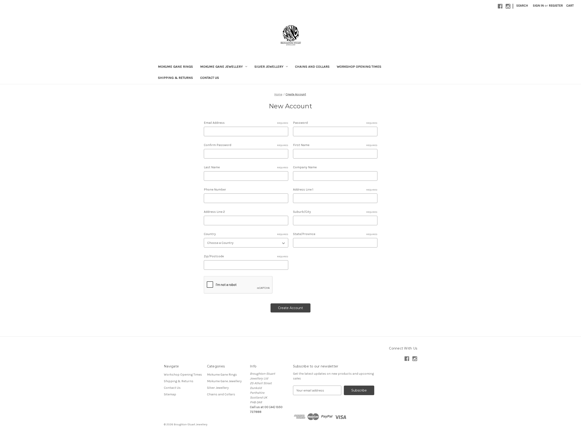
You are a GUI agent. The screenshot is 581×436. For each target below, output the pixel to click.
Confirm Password (246, 145)
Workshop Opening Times (359, 66)
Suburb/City (335, 212)
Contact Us (209, 78)
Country (246, 234)
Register (556, 5)
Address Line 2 (214, 212)
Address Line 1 (335, 189)
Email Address (246, 123)
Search (522, 5)
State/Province (335, 234)
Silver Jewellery (268, 66)
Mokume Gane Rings (175, 66)
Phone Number (215, 189)
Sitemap (170, 394)
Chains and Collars (312, 66)
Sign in (538, 5)
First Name (335, 145)
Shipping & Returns (175, 78)
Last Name (246, 167)
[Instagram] (508, 6)
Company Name (305, 167)
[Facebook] (500, 6)
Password (335, 123)
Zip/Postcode (246, 256)
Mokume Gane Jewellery (221, 66)
